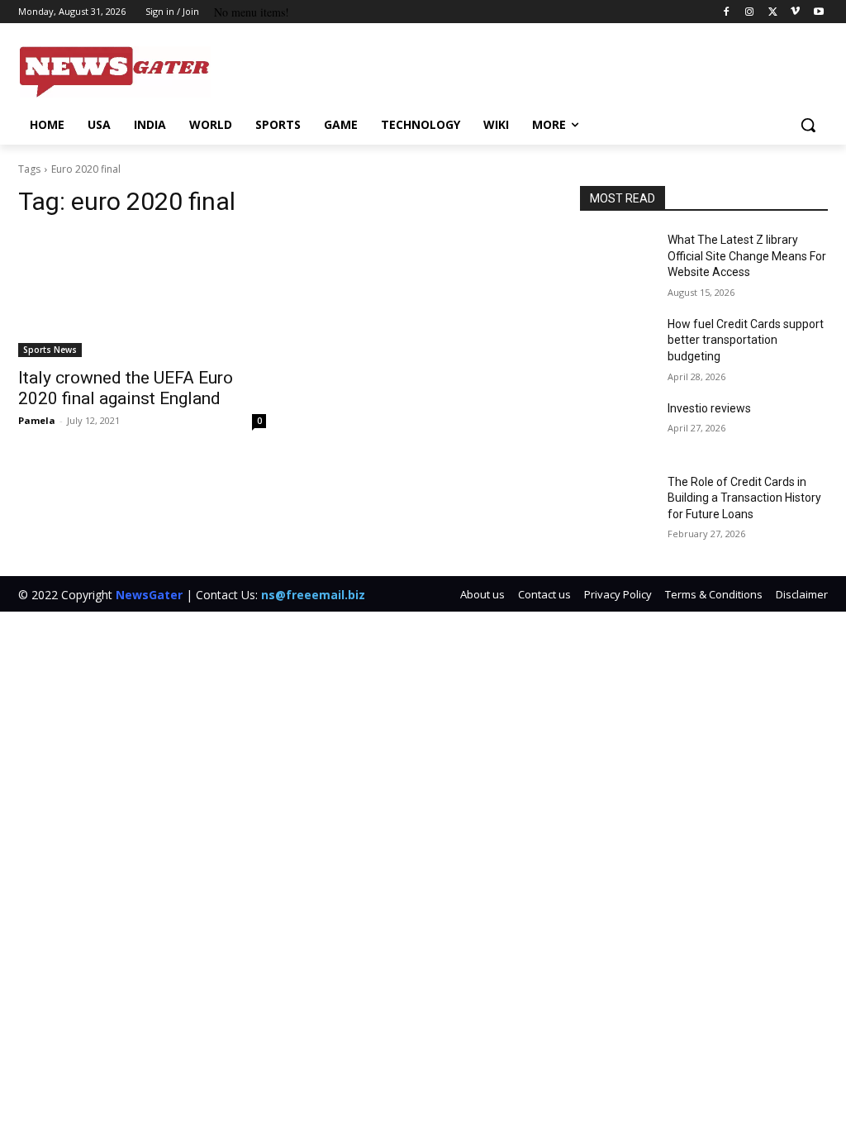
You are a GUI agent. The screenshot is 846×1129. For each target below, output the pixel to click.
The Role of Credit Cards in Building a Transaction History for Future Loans (744, 498)
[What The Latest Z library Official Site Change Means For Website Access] (617, 258)
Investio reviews (709, 408)
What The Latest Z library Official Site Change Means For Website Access (747, 256)
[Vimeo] (795, 11)
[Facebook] (726, 11)
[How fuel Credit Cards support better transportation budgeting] (617, 343)
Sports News (50, 349)
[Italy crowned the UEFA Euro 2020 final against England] (142, 295)
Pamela (36, 420)
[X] (772, 11)
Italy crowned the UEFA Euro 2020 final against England (125, 388)
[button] (808, 125)
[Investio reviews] (617, 427)
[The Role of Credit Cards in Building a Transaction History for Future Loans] (617, 500)
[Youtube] (818, 11)
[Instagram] (749, 11)
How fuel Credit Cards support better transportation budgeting (746, 340)
